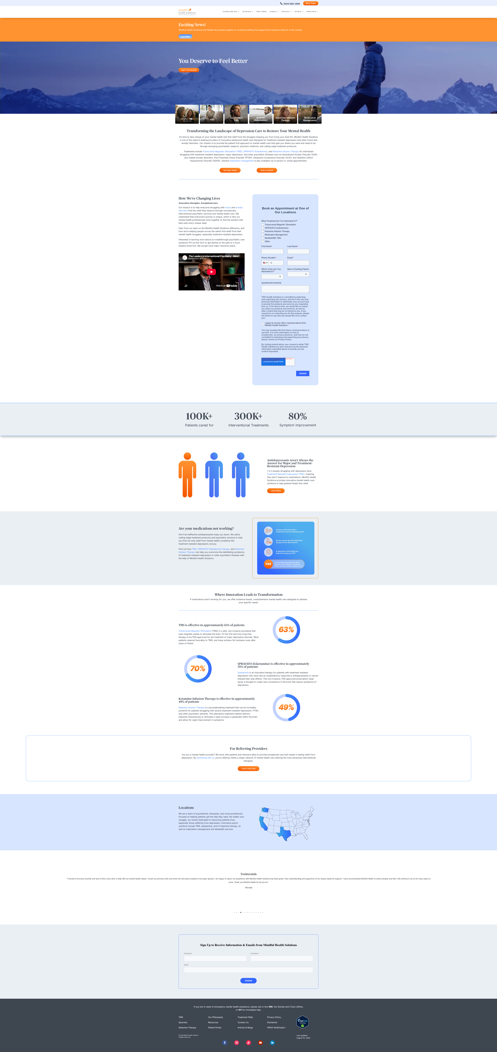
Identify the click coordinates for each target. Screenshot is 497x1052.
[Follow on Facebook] (224, 1042)
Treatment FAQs (245, 1017)
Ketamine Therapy (187, 1027)
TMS (194, 549)
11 (256, 912)
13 (260, 912)
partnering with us (205, 757)
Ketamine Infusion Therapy (286, 151)
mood (228, 207)
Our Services (246, 11)
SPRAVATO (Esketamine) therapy (213, 549)
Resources (285, 11)
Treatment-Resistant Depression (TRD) (285, 474)
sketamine (243, 672)
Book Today (311, 3)
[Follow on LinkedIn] (272, 1042)
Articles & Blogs (245, 1027)
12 (258, 912)
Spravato (183, 1022)
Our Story (298, 11)
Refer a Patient (262, 11)
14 (262, 912)
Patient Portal (311, 11)
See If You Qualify (189, 70)
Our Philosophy (215, 1017)
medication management (242, 160)
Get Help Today (230, 170)
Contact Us (243, 1022)
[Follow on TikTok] (248, 1042)
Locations (273, 11)
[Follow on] (230, 1042)
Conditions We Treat (230, 11)
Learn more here (248, 768)
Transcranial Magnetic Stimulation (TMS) (222, 151)
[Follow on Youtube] (260, 1042)
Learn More (185, 36)
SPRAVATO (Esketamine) (255, 151)
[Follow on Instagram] (236, 1042)
